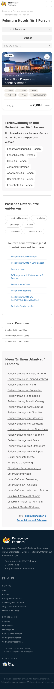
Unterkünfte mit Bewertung (23, 479)
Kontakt (6, 594)
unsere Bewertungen (11, 610)
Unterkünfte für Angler (20, 473)
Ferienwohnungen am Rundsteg (26, 406)
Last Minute (15, 231)
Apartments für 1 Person (20, 172)
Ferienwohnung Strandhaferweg (26, 401)
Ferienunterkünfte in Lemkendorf (27, 262)
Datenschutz (8, 629)
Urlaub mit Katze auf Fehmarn (24, 495)
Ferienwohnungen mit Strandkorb (26, 445)
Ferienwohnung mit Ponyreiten (25, 390)
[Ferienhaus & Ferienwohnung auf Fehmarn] (13, 3)
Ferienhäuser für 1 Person (21, 154)
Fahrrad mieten (35, 231)
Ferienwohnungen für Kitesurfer (25, 418)
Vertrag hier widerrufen (12, 642)
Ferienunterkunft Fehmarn (24, 256)
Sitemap (6, 621)
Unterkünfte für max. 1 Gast (16, 330)
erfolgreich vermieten (12, 598)
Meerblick (40, 218)
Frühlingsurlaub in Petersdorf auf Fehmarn (27, 276)
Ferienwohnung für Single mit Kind (27, 373)
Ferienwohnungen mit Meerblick (26, 434)
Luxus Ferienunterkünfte (21, 456)
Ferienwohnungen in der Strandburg (28, 429)
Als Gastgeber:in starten (13, 602)
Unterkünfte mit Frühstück (22, 484)
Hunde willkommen (18, 218)
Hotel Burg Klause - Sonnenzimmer (17, 81)
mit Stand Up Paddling (20, 462)
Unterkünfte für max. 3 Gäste (17, 341)
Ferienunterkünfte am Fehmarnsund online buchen (25, 298)
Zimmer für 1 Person (18, 166)
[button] (6, 69)
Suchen (27, 37)
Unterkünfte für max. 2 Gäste (17, 336)
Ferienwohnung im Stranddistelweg (28, 378)
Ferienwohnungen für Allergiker (25, 412)
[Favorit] (47, 56)
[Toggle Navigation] (49, 4)
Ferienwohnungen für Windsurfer (26, 423)
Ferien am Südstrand (21, 290)
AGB (4, 590)
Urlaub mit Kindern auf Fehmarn (25, 501)
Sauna (30, 224)
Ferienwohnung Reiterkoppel (24, 395)
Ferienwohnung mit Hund (22, 384)
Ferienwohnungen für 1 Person (24, 148)
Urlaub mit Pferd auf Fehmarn (24, 507)
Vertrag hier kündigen (11, 637)
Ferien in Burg (17, 269)
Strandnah (14, 224)
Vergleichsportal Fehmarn (14, 606)
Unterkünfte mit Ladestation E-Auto (28, 490)
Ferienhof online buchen (23, 306)
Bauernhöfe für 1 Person (20, 178)
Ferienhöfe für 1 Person (20, 185)
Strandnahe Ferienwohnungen (24, 468)
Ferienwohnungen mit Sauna (23, 440)
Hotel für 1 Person (17, 160)
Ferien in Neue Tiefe (20, 284)
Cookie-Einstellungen (12, 633)
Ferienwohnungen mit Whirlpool (26, 451)
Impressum (7, 625)
